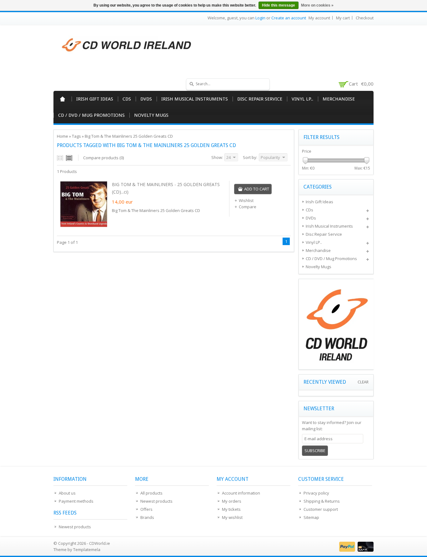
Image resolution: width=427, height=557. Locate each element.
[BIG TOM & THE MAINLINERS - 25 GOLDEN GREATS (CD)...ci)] (83, 226)
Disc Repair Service (259, 99)
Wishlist (246, 200)
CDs (127, 99)
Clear (363, 382)
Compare (247, 206)
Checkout (365, 18)
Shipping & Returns (322, 501)
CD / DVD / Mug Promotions (91, 115)
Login (260, 18)
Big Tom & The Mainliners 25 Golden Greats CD (129, 136)
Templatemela (86, 549)
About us (67, 493)
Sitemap (311, 517)
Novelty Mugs (151, 115)
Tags (76, 136)
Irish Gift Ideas (94, 99)
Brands (147, 517)
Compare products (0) (103, 157)
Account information (241, 493)
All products (151, 493)
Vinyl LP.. (302, 99)
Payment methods (76, 501)
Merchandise (339, 99)
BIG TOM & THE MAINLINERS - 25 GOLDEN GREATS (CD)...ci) (166, 188)
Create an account (288, 18)
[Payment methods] (356, 550)
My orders (231, 501)
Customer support (321, 509)
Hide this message (278, 5)
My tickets (231, 509)
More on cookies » (317, 5)
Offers (146, 509)
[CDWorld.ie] (126, 45)
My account (319, 18)
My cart (343, 18)
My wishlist (232, 517)
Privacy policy (316, 493)
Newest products (75, 527)
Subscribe (314, 450)
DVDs (146, 99)
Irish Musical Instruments (194, 99)
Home (62, 99)
